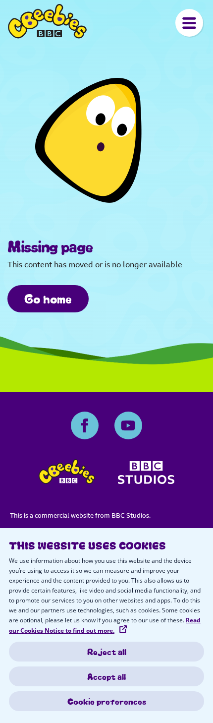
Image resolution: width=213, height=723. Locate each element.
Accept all (106, 676)
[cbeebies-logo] (67, 474)
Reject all (106, 651)
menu (189, 23)
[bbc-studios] (146, 476)
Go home (48, 298)
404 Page (47, 21)
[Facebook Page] (85, 425)
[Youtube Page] (128, 425)
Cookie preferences (106, 701)
